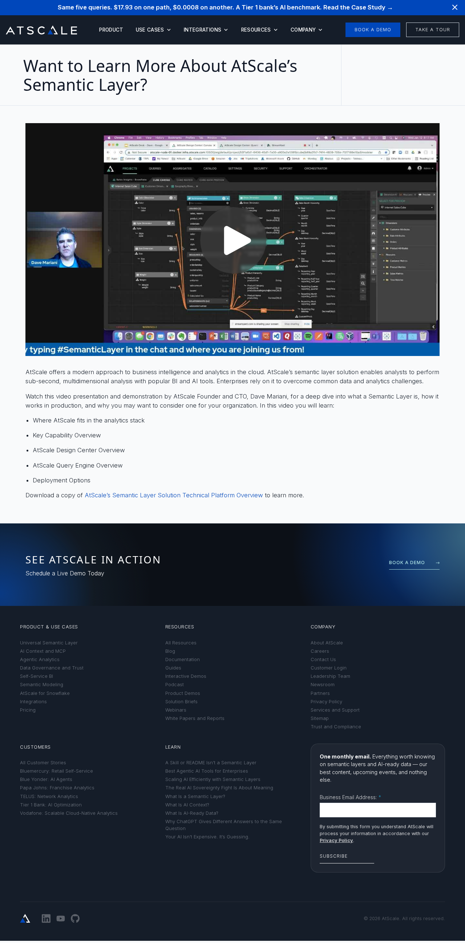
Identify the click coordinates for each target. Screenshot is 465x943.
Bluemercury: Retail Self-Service (56, 771)
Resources (256, 30)
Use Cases (150, 30)
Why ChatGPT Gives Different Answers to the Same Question (223, 825)
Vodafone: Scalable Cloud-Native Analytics (69, 813)
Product (111, 30)
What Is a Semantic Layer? (195, 796)
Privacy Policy (326, 701)
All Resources (181, 642)
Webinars (175, 710)
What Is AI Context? (187, 805)
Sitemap (320, 718)
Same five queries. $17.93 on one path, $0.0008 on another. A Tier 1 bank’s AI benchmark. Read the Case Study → (225, 7)
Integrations (202, 30)
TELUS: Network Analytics (49, 796)
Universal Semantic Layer (49, 642)
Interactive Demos (185, 676)
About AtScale (327, 642)
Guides (173, 668)
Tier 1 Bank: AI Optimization (51, 805)
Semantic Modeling (41, 684)
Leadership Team (330, 676)
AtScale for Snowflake (45, 693)
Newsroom (323, 684)
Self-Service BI (36, 676)
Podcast (174, 684)
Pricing (28, 710)
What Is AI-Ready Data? (191, 813)
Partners (320, 693)
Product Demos (182, 693)
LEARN (173, 747)
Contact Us (323, 659)
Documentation (182, 659)
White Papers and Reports (195, 718)
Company (303, 30)
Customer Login (329, 668)
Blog (170, 651)
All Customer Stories (43, 762)
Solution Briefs (181, 701)
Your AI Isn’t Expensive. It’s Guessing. (207, 836)
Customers (35, 747)
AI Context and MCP (43, 651)
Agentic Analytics (40, 659)
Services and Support (335, 710)
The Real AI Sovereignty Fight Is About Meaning (219, 787)
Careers (320, 651)
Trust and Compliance (336, 726)
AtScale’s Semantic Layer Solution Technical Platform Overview (174, 495)
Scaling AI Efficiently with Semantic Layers (212, 779)
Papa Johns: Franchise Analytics (57, 787)
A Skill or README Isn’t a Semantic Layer (210, 762)
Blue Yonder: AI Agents (46, 779)
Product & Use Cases (49, 627)
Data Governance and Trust (52, 668)
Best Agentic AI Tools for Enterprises (206, 771)
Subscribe (334, 856)
